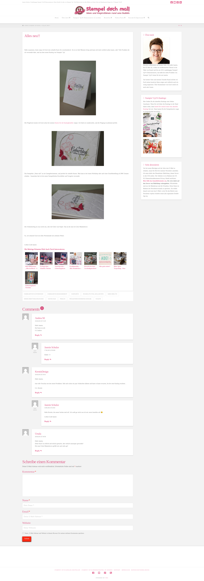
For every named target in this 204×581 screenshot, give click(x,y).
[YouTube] (175, 2)
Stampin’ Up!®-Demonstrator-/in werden (97, 570)
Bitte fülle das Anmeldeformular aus (154, 181)
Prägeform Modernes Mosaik (80, 299)
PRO (106, 577)
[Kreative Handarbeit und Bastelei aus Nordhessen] (102, 10)
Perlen (62, 299)
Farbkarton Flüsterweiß (33, 294)
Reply (37, 335)
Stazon (98, 299)
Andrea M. (40, 318)
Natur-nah (52, 299)
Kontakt (117, 570)
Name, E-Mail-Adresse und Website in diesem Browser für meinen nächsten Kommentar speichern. (54, 533)
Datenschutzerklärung (140, 570)
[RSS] (180, 2)
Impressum (126, 570)
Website (26, 522)
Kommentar (29, 471)
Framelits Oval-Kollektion (93, 294)
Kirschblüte (112, 294)
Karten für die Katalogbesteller (64, 123)
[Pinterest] (177, 2)
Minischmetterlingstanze (34, 299)
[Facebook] (172, 2)
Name (26, 500)
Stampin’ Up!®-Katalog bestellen (67, 570)
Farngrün (75, 294)
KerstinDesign (41, 371)
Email (26, 511)
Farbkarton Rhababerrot (57, 294)
